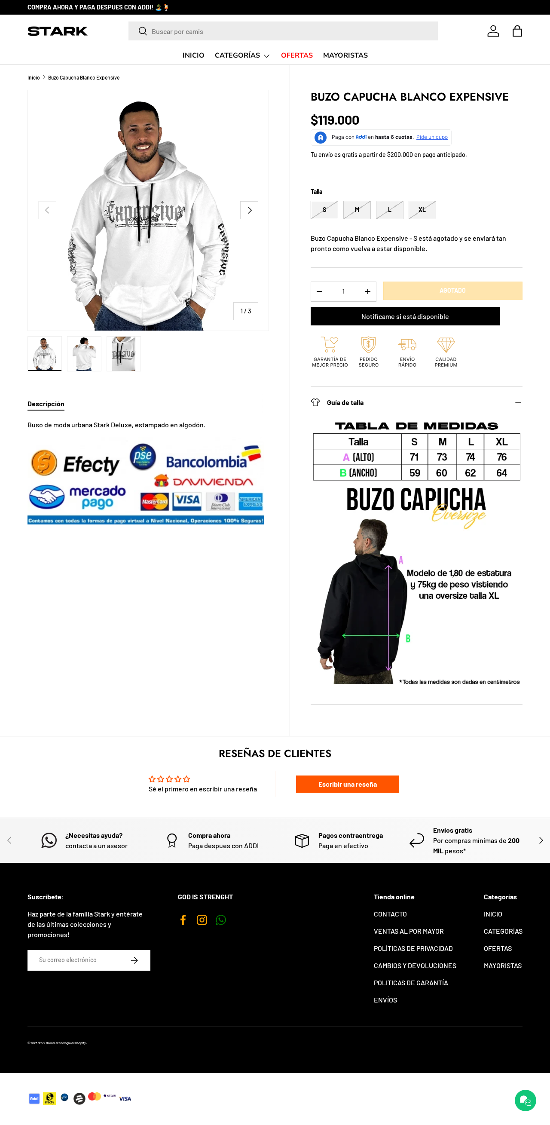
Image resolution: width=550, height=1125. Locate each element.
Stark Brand (46, 1043)
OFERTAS (297, 55)
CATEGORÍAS (237, 55)
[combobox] (283, 30)
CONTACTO (390, 914)
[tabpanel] (148, 472)
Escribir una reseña (347, 784)
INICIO (194, 55)
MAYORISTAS (345, 55)
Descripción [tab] (46, 403)
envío (325, 154)
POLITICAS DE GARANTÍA (411, 982)
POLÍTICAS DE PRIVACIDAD (413, 948)
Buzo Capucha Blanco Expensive (83, 77)
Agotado (453, 290)
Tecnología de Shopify (71, 1043)
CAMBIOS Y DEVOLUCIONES (415, 965)
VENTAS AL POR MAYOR (409, 931)
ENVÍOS (385, 1000)
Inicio (34, 77)
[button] (517, 30)
